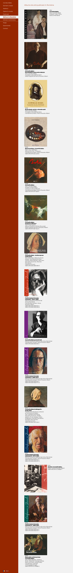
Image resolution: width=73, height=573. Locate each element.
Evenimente (6, 25)
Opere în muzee (8, 11)
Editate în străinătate (9, 20)
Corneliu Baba (7, 3)
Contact (5, 28)
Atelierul (5, 8)
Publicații (6, 14)
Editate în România (9, 17)
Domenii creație (8, 5)
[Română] (4, 571)
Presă (4, 22)
